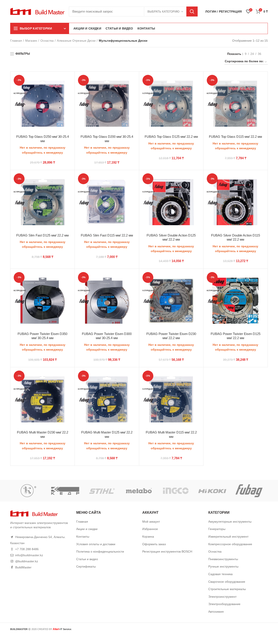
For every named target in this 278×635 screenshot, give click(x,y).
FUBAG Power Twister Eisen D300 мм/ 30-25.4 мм (107, 336)
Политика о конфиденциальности (100, 551)
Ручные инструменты (223, 566)
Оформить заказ (154, 544)
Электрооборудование (224, 604)
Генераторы (216, 529)
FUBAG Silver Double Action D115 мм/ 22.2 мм (235, 237)
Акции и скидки (87, 529)
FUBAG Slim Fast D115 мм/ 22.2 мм (107, 235)
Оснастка (47, 40)
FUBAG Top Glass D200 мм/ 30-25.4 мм (107, 139)
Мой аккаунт (151, 521)
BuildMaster (23, 567)
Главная (16, 40)
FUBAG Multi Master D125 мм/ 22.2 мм (106, 434)
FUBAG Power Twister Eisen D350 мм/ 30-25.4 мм (42, 336)
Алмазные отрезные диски (76, 40)
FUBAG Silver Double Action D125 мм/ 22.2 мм (171, 237)
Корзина (148, 536)
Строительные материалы (227, 589)
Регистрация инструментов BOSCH (167, 551)
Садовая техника (220, 574)
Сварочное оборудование (226, 581)
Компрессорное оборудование (230, 544)
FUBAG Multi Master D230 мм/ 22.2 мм (42, 434)
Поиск (192, 11)
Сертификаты (86, 566)
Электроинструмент (222, 596)
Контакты (82, 536)
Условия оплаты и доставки (95, 544)
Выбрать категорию (163, 11)
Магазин (31, 40)
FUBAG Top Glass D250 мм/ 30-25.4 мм (42, 139)
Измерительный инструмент (228, 536)
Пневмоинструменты (223, 559)
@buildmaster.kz (26, 561)
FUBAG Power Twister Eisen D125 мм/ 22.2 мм (235, 336)
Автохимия (216, 611)
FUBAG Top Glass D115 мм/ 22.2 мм (235, 136)
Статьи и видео (87, 559)
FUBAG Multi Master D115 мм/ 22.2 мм (171, 434)
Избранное (150, 529)
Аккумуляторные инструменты (230, 521)
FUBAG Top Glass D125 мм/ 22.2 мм (171, 136)
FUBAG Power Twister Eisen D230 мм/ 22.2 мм (171, 336)
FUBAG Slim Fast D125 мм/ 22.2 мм (42, 235)
